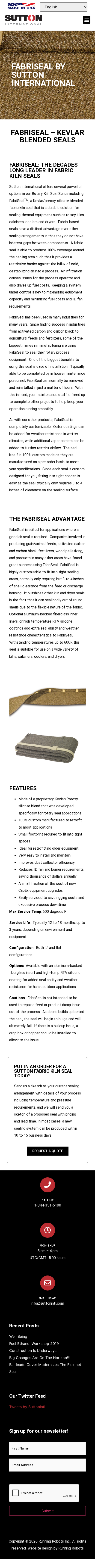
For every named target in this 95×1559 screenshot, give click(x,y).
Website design (40, 1548)
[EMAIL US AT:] (47, 1283)
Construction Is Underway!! (32, 1350)
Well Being (18, 1336)
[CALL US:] (47, 1184)
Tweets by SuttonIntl (27, 1406)
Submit (48, 1511)
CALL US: (48, 1200)
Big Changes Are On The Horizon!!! (39, 1357)
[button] (86, 20)
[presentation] (44, 1493)
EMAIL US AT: (47, 1298)
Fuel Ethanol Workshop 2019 (34, 1343)
